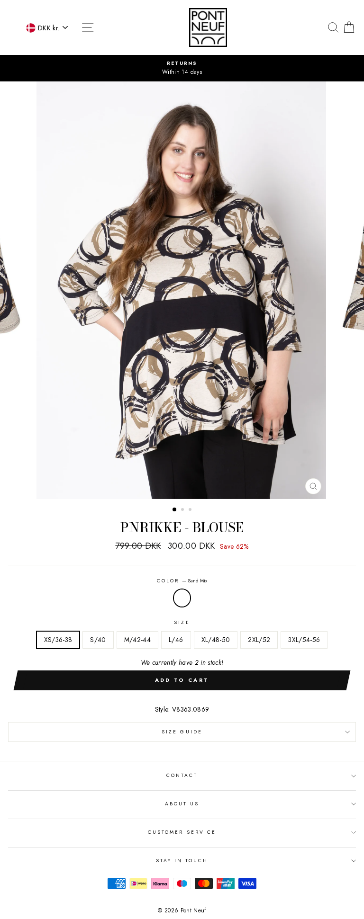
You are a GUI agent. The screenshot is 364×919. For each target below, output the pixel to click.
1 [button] (175, 510)
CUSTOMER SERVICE (182, 832)
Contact (182, 775)
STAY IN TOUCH (182, 860)
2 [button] (183, 510)
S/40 (98, 639)
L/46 (176, 639)
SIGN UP (269, 907)
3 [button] (191, 510)
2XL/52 (259, 639)
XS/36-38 (58, 639)
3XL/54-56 (304, 639)
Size (182, 622)
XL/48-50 (215, 639)
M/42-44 (137, 639)
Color (182, 580)
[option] (182, 68)
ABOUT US (182, 803)
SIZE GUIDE (182, 731)
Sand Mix (182, 598)
